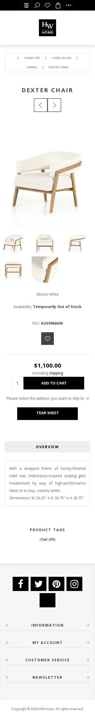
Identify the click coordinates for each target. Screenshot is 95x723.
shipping (56, 372)
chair (44, 539)
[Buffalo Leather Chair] (41, 105)
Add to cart (54, 383)
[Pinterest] (56, 584)
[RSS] (47, 600)
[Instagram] (74, 584)
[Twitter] (38, 584)
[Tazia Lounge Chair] (54, 105)
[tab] (47, 446)
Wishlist (47, 5)
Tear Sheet (47, 412)
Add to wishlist (47, 338)
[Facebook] (20, 584)
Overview (47, 446)
